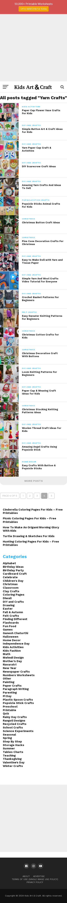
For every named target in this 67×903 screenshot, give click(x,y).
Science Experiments (18, 731)
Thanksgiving (12, 759)
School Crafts (13, 727)
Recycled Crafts (14, 724)
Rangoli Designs (14, 720)
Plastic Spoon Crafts (18, 699)
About (26, 876)
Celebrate (10, 577)
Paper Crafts (12, 685)
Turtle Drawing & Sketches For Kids (29, 536)
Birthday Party (13, 570)
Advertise (39, 876)
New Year (9, 668)
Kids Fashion (12, 650)
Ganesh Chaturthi (15, 633)
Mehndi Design (13, 657)
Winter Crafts (13, 766)
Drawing (9, 605)
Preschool (10, 706)
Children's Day (13, 581)
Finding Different (15, 619)
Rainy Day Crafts (15, 717)
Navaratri (9, 664)
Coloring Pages (13, 594)
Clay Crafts (11, 591)
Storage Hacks (13, 745)
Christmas (10, 584)
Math (6, 654)
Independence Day (16, 643)
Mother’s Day (12, 661)
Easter (8, 608)
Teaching (9, 755)
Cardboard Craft (15, 573)
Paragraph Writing (16, 689)
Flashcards (11, 622)
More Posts (33, 480)
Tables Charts (13, 752)
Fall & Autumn (13, 612)
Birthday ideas (13, 566)
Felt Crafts (11, 615)
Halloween (10, 636)
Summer (9, 748)
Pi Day (7, 696)
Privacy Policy (35, 882)
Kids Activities (13, 647)
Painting (8, 682)
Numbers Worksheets (19, 675)
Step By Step (12, 741)
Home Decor (12, 640)
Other (7, 678)
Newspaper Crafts (16, 671)
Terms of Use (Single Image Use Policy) (35, 879)
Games (8, 629)
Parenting (10, 692)
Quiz (6, 713)
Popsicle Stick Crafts (18, 703)
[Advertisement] (33, 47)
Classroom (10, 587)
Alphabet (9, 563)
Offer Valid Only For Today (33, 8)
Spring (7, 738)
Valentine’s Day (14, 762)
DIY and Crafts (13, 601)
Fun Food (9, 626)
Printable (9, 710)
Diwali (7, 598)
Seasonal (9, 734)
